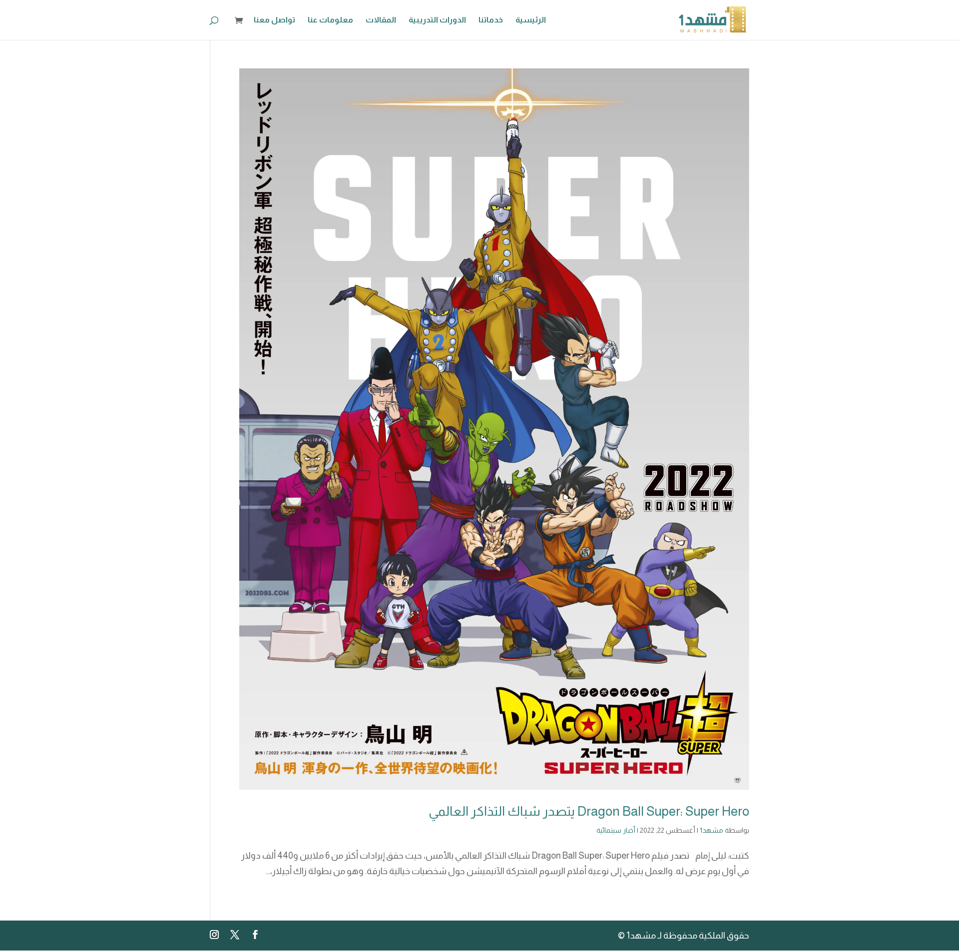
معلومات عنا (330, 20)
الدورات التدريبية (437, 20)
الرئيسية (530, 20)
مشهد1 (711, 830)
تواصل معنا (274, 20)
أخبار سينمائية (615, 830)
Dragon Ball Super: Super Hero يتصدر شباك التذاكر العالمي (589, 811)
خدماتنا (491, 20)
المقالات (381, 20)
